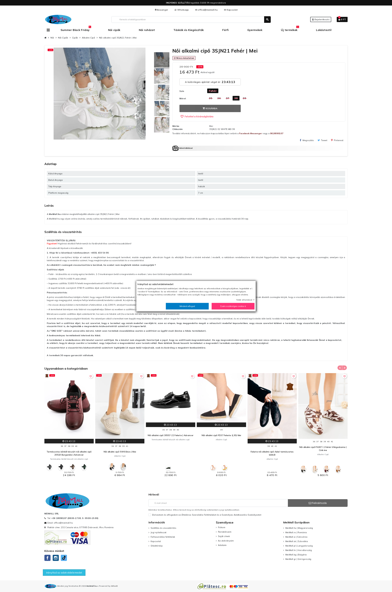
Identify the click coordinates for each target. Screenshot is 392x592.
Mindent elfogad (187, 306)
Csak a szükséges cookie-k (233, 306)
